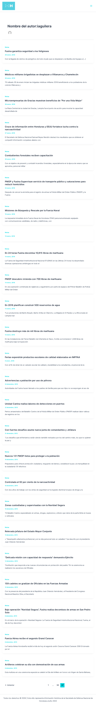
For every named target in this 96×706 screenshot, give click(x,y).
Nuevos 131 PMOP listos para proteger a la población (32, 456)
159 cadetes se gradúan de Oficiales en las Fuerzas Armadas (36, 583)
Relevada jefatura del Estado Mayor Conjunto (28, 531)
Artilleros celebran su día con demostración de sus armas (35, 664)
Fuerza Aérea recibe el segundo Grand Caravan (29, 638)
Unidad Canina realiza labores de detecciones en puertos (34, 403)
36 (58, 685)
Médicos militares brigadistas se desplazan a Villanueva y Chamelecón (41, 74)
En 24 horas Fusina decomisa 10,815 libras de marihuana (34, 253)
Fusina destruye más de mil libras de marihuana (29, 331)
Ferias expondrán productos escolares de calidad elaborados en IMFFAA (42, 357)
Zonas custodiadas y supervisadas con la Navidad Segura (35, 505)
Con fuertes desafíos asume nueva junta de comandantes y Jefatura (40, 430)
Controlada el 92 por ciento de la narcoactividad (30, 482)
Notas (7, 47)
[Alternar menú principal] (91, 5)
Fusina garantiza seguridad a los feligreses (27, 51)
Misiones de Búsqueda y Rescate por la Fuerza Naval (32, 210)
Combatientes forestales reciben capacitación (29, 155)
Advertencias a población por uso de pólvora (28, 380)
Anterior (9, 685)
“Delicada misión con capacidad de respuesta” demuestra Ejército (39, 557)
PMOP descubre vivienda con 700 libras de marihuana (33, 279)
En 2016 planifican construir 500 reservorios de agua (32, 305)
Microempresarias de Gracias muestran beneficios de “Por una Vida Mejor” (43, 100)
